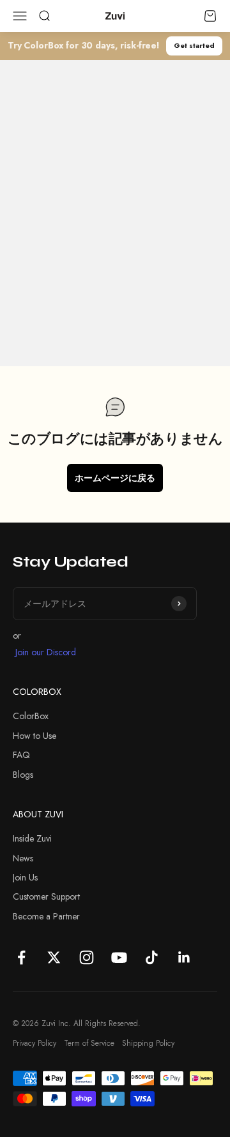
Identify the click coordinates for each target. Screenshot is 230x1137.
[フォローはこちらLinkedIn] (184, 957)
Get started (194, 45)
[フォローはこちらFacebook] (21, 957)
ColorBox (31, 716)
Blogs (23, 774)
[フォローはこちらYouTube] (119, 957)
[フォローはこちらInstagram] (86, 957)
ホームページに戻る (115, 478)
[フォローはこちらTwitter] (54, 957)
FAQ (21, 754)
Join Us (25, 877)
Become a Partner (46, 916)
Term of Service (89, 1043)
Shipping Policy (148, 1043)
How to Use (34, 735)
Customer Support (46, 896)
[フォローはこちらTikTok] (151, 957)
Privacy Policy (34, 1043)
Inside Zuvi (32, 838)
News (23, 858)
